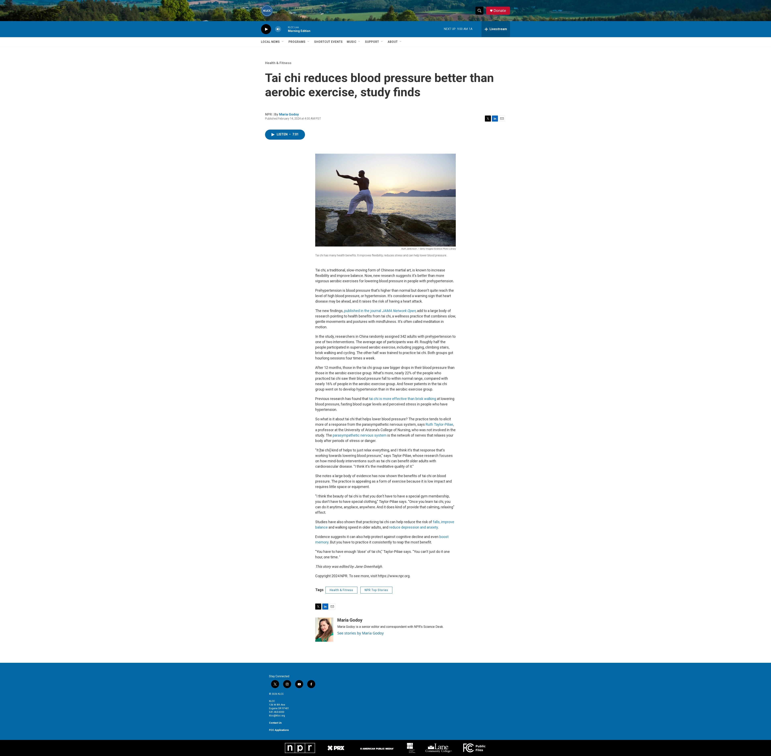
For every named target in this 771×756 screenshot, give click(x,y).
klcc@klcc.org (277, 715)
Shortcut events (328, 41)
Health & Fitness (278, 63)
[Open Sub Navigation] (283, 41)
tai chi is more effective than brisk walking (402, 399)
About (393, 41)
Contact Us (275, 722)
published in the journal (379, 311)
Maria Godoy (289, 114)
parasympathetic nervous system (360, 435)
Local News (270, 41)
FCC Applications (279, 730)
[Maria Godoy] (324, 630)
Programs (297, 41)
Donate (500, 10)
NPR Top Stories (376, 590)
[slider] (284, 29)
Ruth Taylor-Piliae (439, 424)
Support (372, 41)
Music (351, 41)
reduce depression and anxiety (413, 527)
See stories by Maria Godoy (360, 633)
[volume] (278, 29)
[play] (266, 29)
